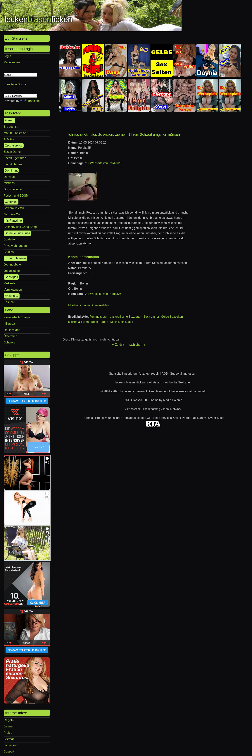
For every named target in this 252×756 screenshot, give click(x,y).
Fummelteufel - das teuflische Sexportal (115, 316)
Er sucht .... (11, 302)
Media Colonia (172, 400)
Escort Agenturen (15, 158)
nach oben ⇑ (136, 344)
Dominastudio (13, 189)
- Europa (9, 323)
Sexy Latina (151, 316)
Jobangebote (12, 264)
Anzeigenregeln (149, 373)
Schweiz (9, 342)
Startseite (115, 373)
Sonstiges (11, 277)
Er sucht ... (11, 295)
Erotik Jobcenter (15, 258)
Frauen (9, 120)
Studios (9, 252)
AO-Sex (9, 139)
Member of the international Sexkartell (181, 391)
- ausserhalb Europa (17, 317)
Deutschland (12, 329)
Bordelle (9, 239)
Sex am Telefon (14, 208)
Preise (8, 732)
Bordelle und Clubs (17, 233)
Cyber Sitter (216, 417)
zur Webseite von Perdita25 (103, 163)
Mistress (9, 183)
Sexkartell (184, 382)
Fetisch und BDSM (16, 195)
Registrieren (12, 62)
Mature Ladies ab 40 (17, 133)
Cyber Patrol (181, 417)
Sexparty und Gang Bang (20, 226)
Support (9, 751)
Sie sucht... (11, 126)
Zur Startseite (16, 38)
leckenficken (38, 19)
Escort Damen (13, 151)
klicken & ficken (78, 321)
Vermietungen (13, 289)
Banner (8, 726)
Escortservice (14, 145)
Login (7, 56)
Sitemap (9, 739)
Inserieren (130, 373)
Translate (33, 100)
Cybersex (11, 201)
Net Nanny (199, 417)
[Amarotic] (27, 702)
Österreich (10, 336)
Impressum (11, 745)
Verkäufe (9, 283)
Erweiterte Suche (15, 84)
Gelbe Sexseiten (172, 316)
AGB (165, 373)
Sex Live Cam (13, 214)
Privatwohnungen (15, 245)
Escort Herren (13, 164)
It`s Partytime (13, 220)
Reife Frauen (99, 321)
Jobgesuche (12, 270)
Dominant (11, 170)
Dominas (9, 176)
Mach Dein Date (121, 321)
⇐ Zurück (118, 344)
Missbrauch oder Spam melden (88, 305)
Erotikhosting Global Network (162, 409)
